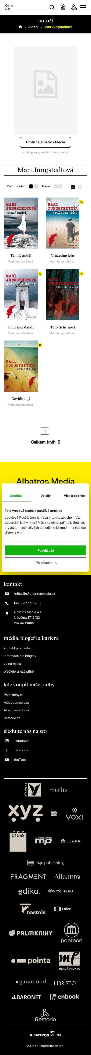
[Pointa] (30, 960)
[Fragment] (28, 876)
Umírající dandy (21, 327)
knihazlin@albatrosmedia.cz (34, 594)
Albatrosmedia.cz (16, 703)
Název (46, 186)
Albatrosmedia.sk (16, 710)
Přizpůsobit (43, 563)
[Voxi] (74, 813)
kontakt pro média (17, 648)
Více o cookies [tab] (74, 495)
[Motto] (58, 790)
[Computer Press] (18, 841)
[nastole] (33, 908)
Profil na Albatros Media (45, 142)
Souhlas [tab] (16, 495)
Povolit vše (45, 550)
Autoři (33, 27)
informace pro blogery (20, 656)
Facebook (21, 750)
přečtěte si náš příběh (20, 672)
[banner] (9, 7)
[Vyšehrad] (60, 891)
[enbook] (64, 997)
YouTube (20, 760)
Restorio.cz (12, 718)
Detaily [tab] (45, 495)
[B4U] (45, 863)
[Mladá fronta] (69, 960)
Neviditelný (21, 399)
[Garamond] (30, 982)
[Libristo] (65, 982)
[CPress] (71, 841)
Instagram (21, 741)
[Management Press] (43, 841)
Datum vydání (16, 186)
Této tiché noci (62, 327)
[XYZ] (25, 813)
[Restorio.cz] (45, 1015)
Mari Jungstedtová (20, 261)
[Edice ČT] (62, 908)
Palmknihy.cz (13, 695)
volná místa (12, 664)
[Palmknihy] (31, 932)
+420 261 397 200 (27, 603)
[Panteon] (71, 932)
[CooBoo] (54, 813)
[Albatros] (33, 790)
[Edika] (29, 891)
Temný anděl (20, 256)
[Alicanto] (67, 876)
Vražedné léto (62, 256)
